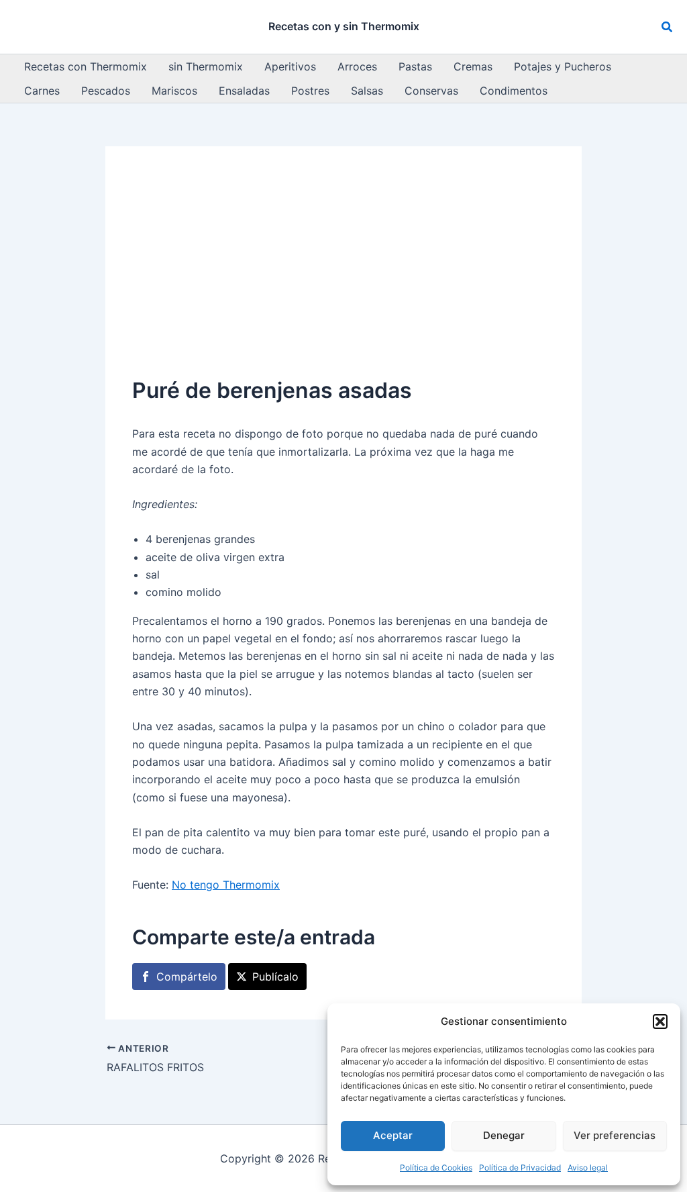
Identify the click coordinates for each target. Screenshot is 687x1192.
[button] (660, 1021)
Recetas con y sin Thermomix (343, 26)
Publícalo (275, 976)
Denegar (504, 1135)
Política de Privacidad (520, 1167)
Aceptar (393, 1135)
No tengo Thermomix (226, 884)
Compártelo (186, 976)
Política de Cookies (436, 1167)
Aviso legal (588, 1167)
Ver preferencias (614, 1135)
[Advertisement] (343, 274)
